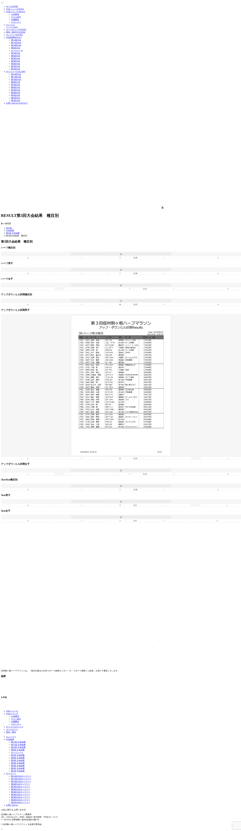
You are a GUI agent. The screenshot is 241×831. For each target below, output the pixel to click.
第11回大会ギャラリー (21, 779)
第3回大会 (15, 64)
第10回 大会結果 (18, 747)
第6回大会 (15, 56)
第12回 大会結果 (18, 742)
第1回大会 (15, 69)
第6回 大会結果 (18, 758)
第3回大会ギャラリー (20, 797)
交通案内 (15, 20)
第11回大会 (16, 43)
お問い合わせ (17, 103)
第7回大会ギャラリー (20, 787)
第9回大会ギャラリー (20, 784)
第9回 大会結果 (18, 750)
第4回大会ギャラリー (20, 795)
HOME (9, 228)
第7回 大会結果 (18, 755)
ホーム (12, 6)
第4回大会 (15, 61)
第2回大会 (15, 66)
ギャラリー (16, 72)
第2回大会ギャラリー (20, 800)
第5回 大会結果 (18, 760)
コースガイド (16, 29)
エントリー (14, 35)
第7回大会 (15, 53)
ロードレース (17, 50)
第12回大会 (16, 40)
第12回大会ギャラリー (21, 776)
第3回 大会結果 (13, 233)
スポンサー (16, 22)
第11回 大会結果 (18, 745)
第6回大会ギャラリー (20, 789)
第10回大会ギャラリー (21, 781)
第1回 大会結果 (18, 771)
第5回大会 (15, 58)
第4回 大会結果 (18, 763)
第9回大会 (15, 48)
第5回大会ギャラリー (20, 792)
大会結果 (14, 37)
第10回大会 (16, 45)
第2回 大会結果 (18, 768)
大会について (15, 12)
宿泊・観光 (15, 32)
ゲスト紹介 (16, 17)
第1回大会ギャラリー (20, 802)
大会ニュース (15, 9)
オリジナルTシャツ (14, 727)
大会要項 (15, 14)
